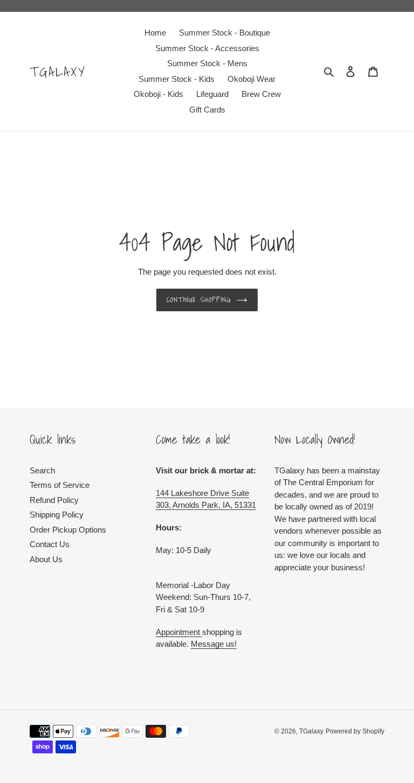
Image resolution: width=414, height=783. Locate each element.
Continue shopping (199, 299)
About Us (46, 559)
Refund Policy (54, 500)
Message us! (214, 643)
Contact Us (50, 544)
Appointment (179, 632)
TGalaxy (58, 72)
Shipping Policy (57, 514)
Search (42, 470)
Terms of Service (59, 485)
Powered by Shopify (355, 731)
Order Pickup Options (68, 529)
